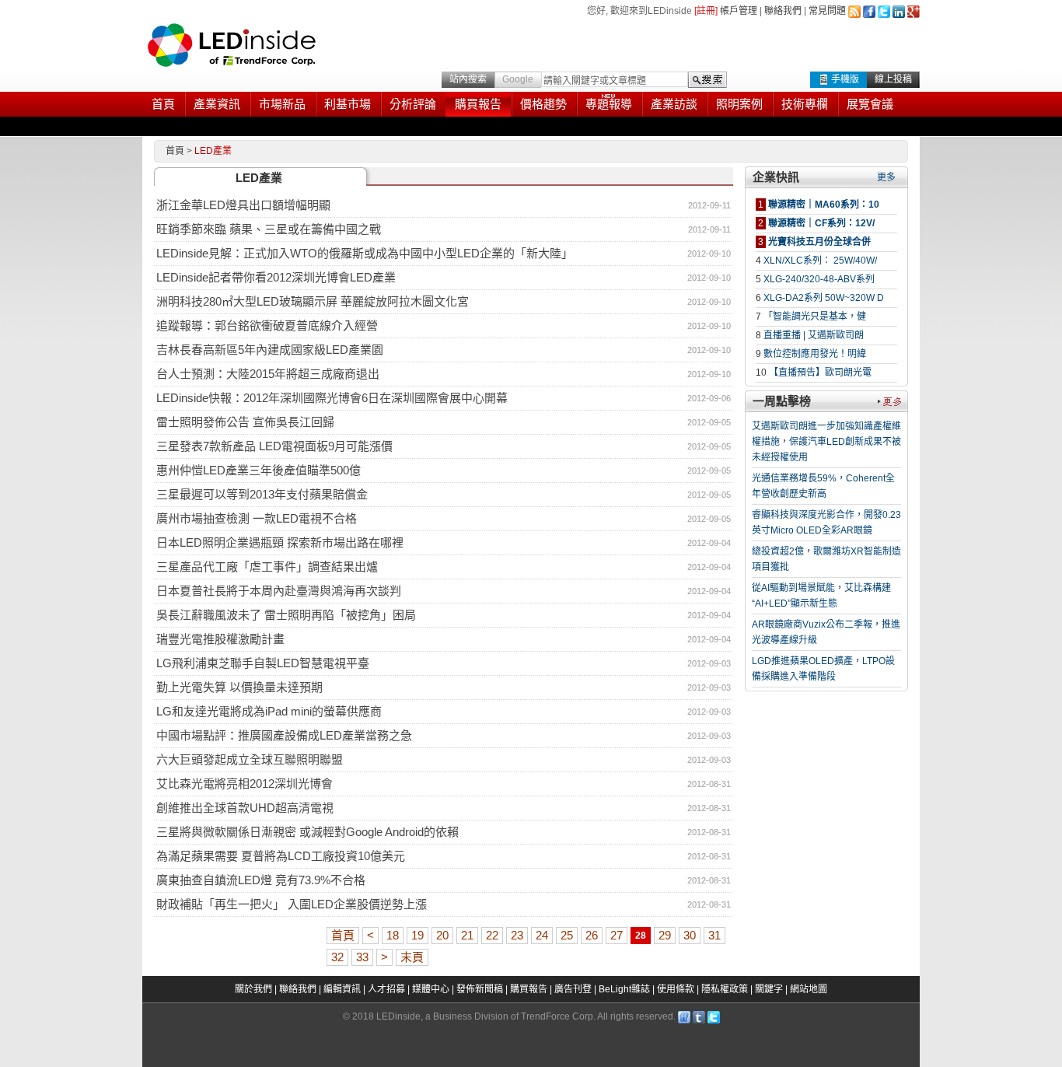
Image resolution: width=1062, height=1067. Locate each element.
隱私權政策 (724, 989)
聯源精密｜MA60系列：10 (823, 204)
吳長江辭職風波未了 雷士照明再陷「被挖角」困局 (286, 614)
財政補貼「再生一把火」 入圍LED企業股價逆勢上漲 (291, 904)
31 (714, 935)
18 (392, 935)
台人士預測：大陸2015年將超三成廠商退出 (267, 373)
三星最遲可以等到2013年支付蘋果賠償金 (262, 494)
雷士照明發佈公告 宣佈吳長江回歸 (245, 422)
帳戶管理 (738, 10)
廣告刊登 (573, 989)
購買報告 (478, 103)
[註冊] (706, 10)
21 (467, 935)
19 (417, 935)
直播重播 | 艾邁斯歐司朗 (813, 335)
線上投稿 (893, 79)
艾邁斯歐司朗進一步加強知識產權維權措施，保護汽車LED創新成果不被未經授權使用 (826, 442)
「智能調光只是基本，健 (814, 316)
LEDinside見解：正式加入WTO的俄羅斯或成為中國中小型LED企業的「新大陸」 (364, 253)
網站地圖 (808, 989)
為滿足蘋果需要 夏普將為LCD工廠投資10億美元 (280, 855)
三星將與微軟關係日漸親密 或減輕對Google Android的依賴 (307, 831)
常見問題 (827, 10)
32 (337, 957)
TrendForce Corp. (558, 1016)
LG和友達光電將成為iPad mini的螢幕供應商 (269, 711)
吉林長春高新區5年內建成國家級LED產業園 (269, 349)
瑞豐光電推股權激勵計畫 (220, 638)
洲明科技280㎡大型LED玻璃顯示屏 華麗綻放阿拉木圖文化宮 (312, 301)
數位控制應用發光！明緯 (814, 353)
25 (567, 935)
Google (517, 79)
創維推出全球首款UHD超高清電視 (245, 807)
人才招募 (386, 989)
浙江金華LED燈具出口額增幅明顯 (243, 205)
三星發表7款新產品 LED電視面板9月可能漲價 (274, 446)
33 (362, 957)
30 (689, 935)
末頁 (412, 957)
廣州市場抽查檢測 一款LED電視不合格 (256, 518)
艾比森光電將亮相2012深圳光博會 (244, 783)
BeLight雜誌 (624, 989)
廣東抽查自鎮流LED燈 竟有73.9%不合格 (260, 880)
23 (517, 935)
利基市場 (347, 103)
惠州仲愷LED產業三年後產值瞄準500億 (258, 470)
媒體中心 (430, 989)
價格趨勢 (543, 103)
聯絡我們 (783, 10)
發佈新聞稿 (479, 989)
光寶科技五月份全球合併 (819, 241)
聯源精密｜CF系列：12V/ (821, 223)
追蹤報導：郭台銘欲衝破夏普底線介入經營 (267, 325)
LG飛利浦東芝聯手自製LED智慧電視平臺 (262, 663)
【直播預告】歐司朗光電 (820, 372)
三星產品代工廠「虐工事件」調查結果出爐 (267, 566)
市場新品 (282, 103)
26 (591, 935)
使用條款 (675, 989)
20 (442, 935)
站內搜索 (468, 79)
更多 (886, 177)
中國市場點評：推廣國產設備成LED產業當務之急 (284, 735)
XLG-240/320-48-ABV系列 (819, 279)
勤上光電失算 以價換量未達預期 (239, 687)
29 (665, 935)
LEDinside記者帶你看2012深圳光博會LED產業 (276, 277)
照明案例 (739, 103)
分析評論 (413, 103)
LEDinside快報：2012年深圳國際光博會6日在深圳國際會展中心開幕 (332, 397)
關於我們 (253, 989)
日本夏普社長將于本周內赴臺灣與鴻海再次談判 (278, 590)
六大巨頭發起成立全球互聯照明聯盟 (249, 759)
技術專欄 (804, 103)
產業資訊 (217, 103)
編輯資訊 (342, 989)
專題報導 (608, 103)
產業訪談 (674, 103)
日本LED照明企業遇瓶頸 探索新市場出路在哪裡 (279, 542)
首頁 (163, 103)
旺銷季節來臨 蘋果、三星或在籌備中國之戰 (268, 229)
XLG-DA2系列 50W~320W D (823, 297)
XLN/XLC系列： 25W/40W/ (820, 260)
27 (616, 935)
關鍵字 (769, 989)
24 (542, 935)
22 (492, 935)
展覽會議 (870, 103)
